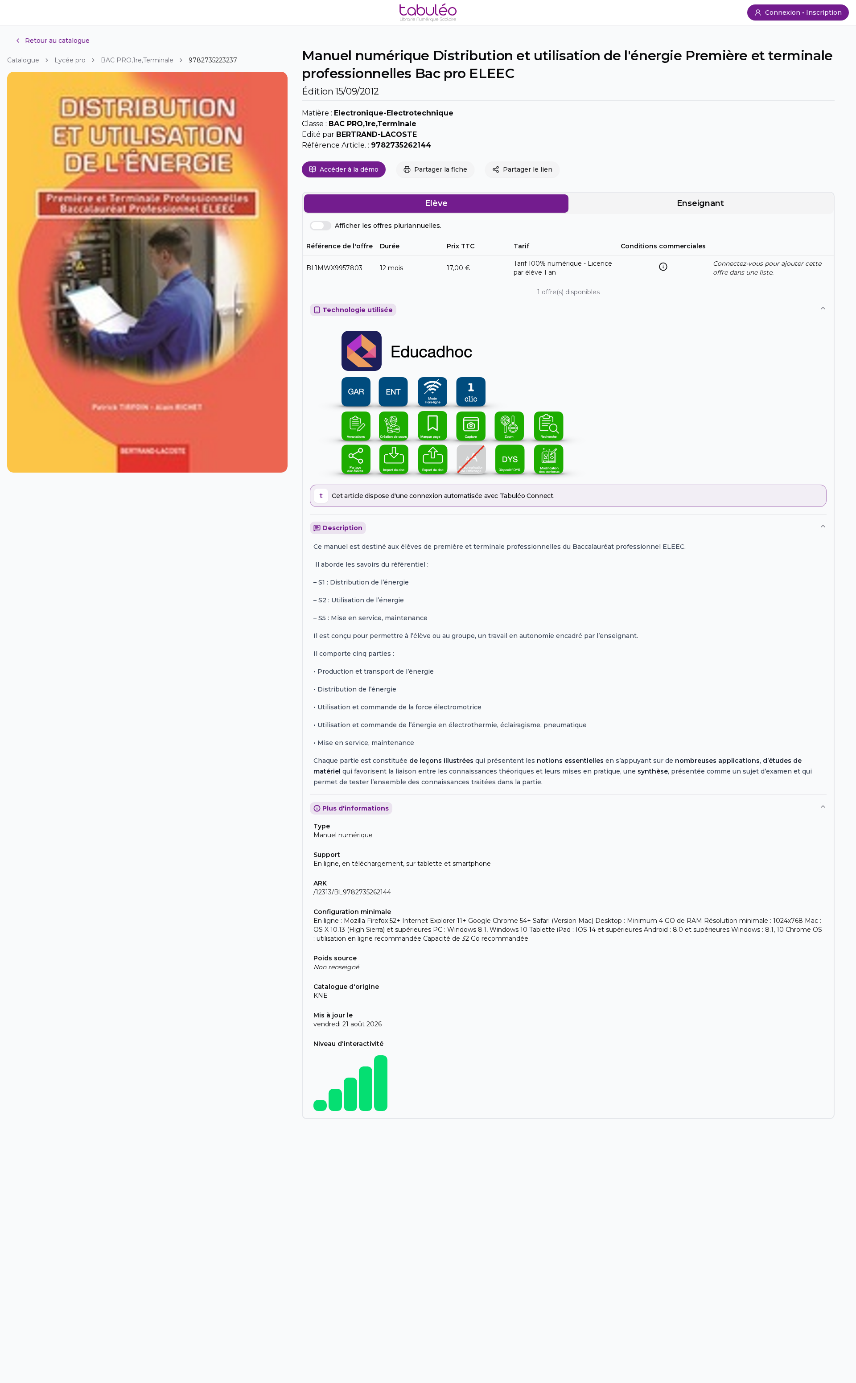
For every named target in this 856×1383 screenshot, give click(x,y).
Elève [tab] (436, 203)
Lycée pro (70, 60)
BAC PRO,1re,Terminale (137, 60)
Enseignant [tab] (700, 203)
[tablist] (568, 203)
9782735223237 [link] (213, 60)
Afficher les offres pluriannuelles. (388, 225)
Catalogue (23, 60)
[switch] (320, 225)
